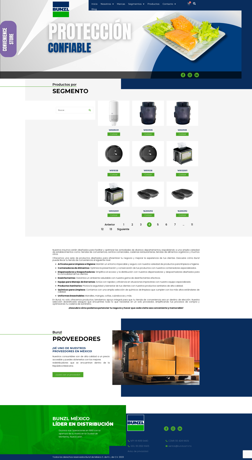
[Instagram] (190, 75)
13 (111, 229)
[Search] (89, 110)
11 (192, 224)
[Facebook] (183, 75)
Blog (94, 9)
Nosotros (106, 4)
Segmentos (135, 4)
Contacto (168, 4)
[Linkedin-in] (196, 75)
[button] (67, 374)
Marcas (121, 4)
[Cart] (188, 3)
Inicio (94, 4)
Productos (153, 4)
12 (102, 229)
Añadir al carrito (113, 134)
